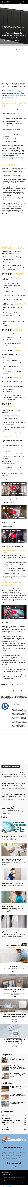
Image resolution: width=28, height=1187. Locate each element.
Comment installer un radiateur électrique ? (14, 965)
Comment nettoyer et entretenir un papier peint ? (18, 1095)
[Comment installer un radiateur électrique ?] (14, 956)
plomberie (4, 686)
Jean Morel (11, 40)
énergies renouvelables (17, 684)
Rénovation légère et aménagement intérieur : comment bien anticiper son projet (18, 1067)
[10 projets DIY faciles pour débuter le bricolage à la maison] (5, 1076)
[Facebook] (12, 49)
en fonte (6, 157)
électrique (14, 157)
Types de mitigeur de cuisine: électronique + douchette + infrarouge (11, 932)
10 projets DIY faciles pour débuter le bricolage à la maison (17, 1075)
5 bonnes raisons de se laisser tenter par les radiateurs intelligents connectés (14, 1015)
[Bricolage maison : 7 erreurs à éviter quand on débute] (5, 1060)
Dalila (14, 971)
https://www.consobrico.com (18, 706)
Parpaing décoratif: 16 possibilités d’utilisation (21, 697)
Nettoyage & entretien (7, 904)
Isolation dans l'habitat (7, 781)
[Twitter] (16, 49)
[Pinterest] (19, 49)
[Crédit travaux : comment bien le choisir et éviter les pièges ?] (14, 849)
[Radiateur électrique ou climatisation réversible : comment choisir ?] (14, 1031)
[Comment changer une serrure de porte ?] (14, 874)
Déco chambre (5, 805)
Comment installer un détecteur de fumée (14, 990)
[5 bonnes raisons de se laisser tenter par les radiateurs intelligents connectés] (14, 1006)
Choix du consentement (7, 1186)
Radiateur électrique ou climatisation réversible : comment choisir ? (14, 1040)
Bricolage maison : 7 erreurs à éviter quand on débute (18, 1058)
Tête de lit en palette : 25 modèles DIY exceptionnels (18, 1087)
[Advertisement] (14, 67)
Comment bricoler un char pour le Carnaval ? (17, 1103)
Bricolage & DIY (5, 792)
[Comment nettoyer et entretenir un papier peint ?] (5, 1097)
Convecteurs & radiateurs (17, 26)
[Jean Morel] (5, 41)
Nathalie (14, 996)
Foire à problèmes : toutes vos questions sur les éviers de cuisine (7, 697)
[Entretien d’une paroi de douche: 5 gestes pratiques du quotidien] (14, 897)
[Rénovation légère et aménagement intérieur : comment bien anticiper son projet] (5, 1068)
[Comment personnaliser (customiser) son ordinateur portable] (14, 827)
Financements (5, 857)
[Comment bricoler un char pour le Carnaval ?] (5, 1104)
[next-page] (15, 1049)
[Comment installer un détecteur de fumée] (14, 981)
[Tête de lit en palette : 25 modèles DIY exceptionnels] (5, 1089)
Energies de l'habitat (6, 26)
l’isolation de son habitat (16, 95)
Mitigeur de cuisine (6, 929)
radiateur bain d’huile (10, 90)
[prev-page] (12, 1049)
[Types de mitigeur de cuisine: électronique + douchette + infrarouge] (14, 921)
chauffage (8, 684)
